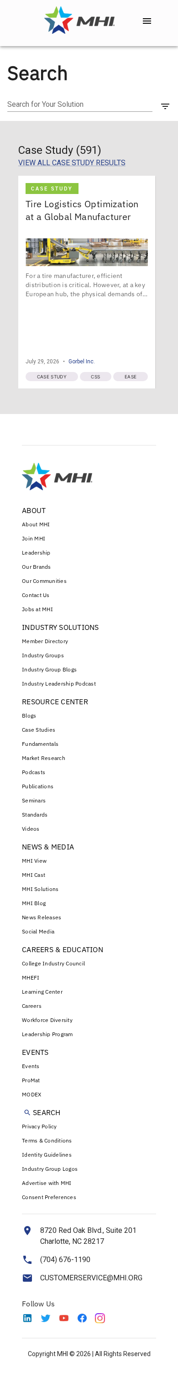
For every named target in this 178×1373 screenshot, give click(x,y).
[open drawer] (147, 21)
